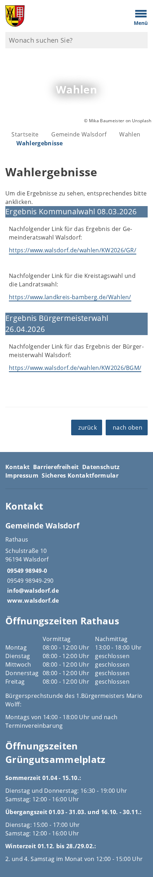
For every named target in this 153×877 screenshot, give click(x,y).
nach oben (127, 427)
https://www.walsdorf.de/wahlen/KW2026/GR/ (72, 250)
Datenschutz (101, 467)
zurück (87, 427)
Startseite (24, 134)
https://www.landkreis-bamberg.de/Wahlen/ (70, 297)
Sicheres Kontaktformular (80, 475)
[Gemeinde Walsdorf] (76, 562)
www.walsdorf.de (32, 600)
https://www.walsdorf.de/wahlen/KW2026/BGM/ (75, 368)
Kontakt (17, 467)
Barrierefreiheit (56, 467)
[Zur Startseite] (57, 16)
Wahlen (129, 134)
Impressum (21, 475)
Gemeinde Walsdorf (78, 134)
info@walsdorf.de (32, 590)
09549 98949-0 (26, 571)
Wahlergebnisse (39, 143)
